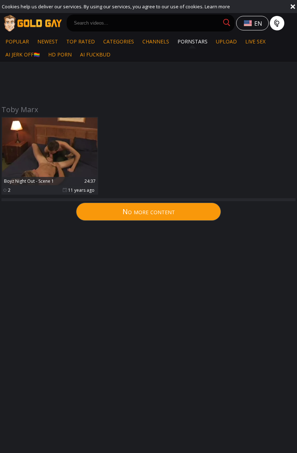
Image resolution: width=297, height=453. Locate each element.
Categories (118, 41)
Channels (155, 41)
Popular (17, 41)
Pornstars (192, 41)
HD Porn (60, 54)
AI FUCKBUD (95, 54)
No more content (148, 211)
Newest (47, 41)
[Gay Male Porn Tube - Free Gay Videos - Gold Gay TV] (33, 23)
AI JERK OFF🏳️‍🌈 (22, 54)
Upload (226, 41)
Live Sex (255, 41)
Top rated (80, 41)
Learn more (217, 6)
